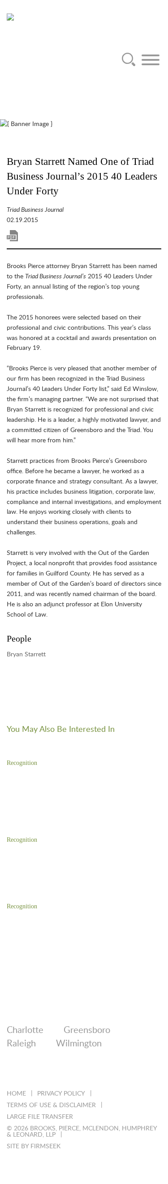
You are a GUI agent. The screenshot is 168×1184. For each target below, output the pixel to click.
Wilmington (79, 1043)
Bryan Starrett (26, 654)
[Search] (128, 60)
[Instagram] (83, 1071)
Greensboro (87, 1030)
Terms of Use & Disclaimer (51, 1105)
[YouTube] (107, 1071)
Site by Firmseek (33, 1146)
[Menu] (150, 60)
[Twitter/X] (35, 1071)
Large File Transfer (40, 1117)
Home (16, 1094)
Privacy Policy (61, 1094)
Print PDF (12, 235)
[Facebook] (59, 1071)
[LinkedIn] (11, 1071)
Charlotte (25, 1030)
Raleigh (21, 1043)
